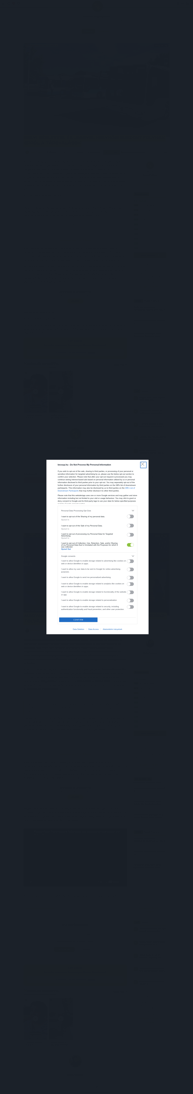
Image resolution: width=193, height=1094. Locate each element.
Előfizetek (116, 555)
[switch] (130, 561)
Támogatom (101, 555)
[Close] (123, 531)
